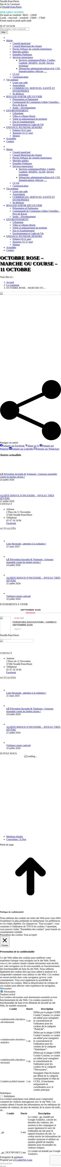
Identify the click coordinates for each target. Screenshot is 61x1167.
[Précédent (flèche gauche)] (1, 1166)
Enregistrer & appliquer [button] (11, 1157)
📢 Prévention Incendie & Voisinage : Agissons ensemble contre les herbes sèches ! (29, 561)
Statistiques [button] (5, 1093)
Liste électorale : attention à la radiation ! (26, 543)
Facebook (11, 523)
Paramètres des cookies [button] (11, 935)
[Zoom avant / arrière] (10, 1163)
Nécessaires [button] (6, 988)
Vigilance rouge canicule (18, 596)
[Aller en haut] (30, 906)
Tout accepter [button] (30, 935)
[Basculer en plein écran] (7, 1163)
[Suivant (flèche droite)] (4, 1166)
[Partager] (4, 1163)
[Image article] (8, 471)
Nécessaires (9, 991)
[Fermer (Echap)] (1, 1163)
